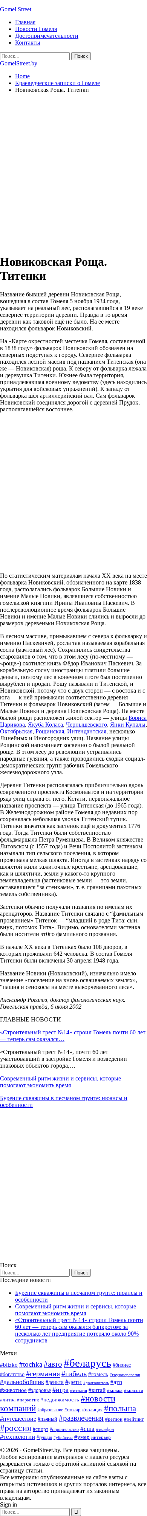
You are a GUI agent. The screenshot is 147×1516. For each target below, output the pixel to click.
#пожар (72, 1409)
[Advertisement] (73, 173)
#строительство (64, 1429)
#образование (50, 1409)
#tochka (30, 1364)
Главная (25, 22)
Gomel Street (15, 9)
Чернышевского (86, 724)
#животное (13, 1390)
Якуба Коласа (45, 724)
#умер (82, 1437)
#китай (97, 1390)
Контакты (27, 42)
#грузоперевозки (125, 1374)
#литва (7, 1400)
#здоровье (39, 1390)
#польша (120, 1408)
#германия (43, 1373)
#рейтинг (134, 1419)
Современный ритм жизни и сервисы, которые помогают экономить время (60, 1081)
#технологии (17, 1436)
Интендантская (86, 731)
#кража (114, 1390)
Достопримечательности (46, 36)
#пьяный (47, 1419)
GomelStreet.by (18, 63)
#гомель (98, 1374)
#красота (133, 1390)
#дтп (116, 1382)
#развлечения (81, 1418)
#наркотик (28, 1400)
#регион (113, 1419)
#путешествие (18, 1418)
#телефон (105, 1429)
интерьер (101, 1437)
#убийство (63, 1437)
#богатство (12, 1374)
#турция (44, 1437)
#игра (60, 1390)
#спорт (40, 1429)
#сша (87, 1428)
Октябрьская (16, 731)
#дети (73, 1382)
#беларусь (87, 1363)
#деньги (55, 1382)
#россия (15, 1428)
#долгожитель (96, 1382)
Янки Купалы (127, 724)
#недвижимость (59, 1400)
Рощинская (49, 731)
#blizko (9, 1365)
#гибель (74, 1374)
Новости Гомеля (36, 29)
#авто (53, 1364)
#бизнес (122, 1365)
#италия (78, 1390)
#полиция (92, 1409)
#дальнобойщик (22, 1382)
